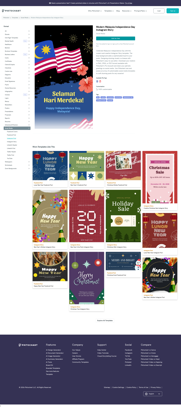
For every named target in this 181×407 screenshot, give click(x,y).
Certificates (8, 61)
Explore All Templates (105, 321)
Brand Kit (49, 365)
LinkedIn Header (12, 145)
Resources (126, 11)
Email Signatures (10, 81)
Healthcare (8, 44)
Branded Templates (53, 368)
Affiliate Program (78, 359)
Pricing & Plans (139, 11)
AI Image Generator (53, 356)
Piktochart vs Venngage (149, 356)
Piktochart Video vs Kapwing (151, 362)
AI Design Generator (53, 350)
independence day (128, 97)
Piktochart (6, 17)
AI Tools (49, 362)
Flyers (7, 84)
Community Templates (80, 362)
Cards (7, 58)
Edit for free (115, 38)
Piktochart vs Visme (148, 353)
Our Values (76, 350)
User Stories (76, 356)
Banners (7, 48)
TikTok (127, 356)
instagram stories (101, 100)
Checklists (8, 68)
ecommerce (110, 97)
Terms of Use (143, 387)
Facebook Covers (12, 131)
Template (49, 374)
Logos (6, 98)
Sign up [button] (172, 11)
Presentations (9, 111)
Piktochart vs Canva (148, 350)
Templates (108, 11)
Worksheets (8, 165)
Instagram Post (11, 138)
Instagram (128, 353)
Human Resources (10, 88)
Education (8, 78)
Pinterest (128, 362)
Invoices (7, 95)
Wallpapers (8, 162)
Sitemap (107, 387)
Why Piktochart (94, 11)
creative (103, 97)
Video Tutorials (103, 353)
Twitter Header (11, 152)
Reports (7, 118)
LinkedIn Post (11, 148)
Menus (7, 101)
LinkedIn (128, 365)
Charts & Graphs (10, 64)
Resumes (7, 121)
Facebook (128, 350)
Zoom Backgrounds (11, 168)
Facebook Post (11, 135)
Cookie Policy (131, 387)
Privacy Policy (156, 387)
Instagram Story (12, 141)
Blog (118, 11)
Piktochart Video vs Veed (150, 359)
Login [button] (159, 11)
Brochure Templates (11, 51)
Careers (75, 353)
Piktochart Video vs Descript (151, 365)
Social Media (24, 17)
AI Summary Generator (54, 359)
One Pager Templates (11, 38)
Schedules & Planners (11, 125)
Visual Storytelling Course (106, 356)
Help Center (101, 350)
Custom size (8, 71)
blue (98, 97)
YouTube (9, 158)
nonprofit (110, 100)
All (6, 31)
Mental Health (9, 41)
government (118, 97)
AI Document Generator (55, 353)
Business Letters (10, 54)
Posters (7, 108)
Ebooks (7, 34)
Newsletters (8, 105)
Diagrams (8, 74)
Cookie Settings (118, 387)
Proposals (8, 115)
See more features (52, 371)
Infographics (8, 91)
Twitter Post (10, 155)
